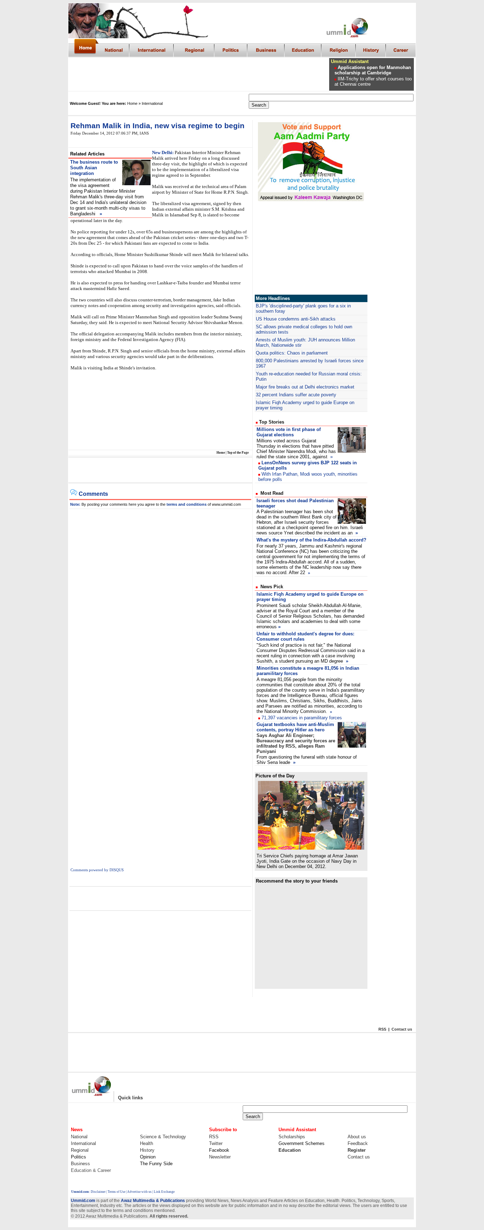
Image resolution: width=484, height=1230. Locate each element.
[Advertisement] (199, 74)
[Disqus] (160, 597)
